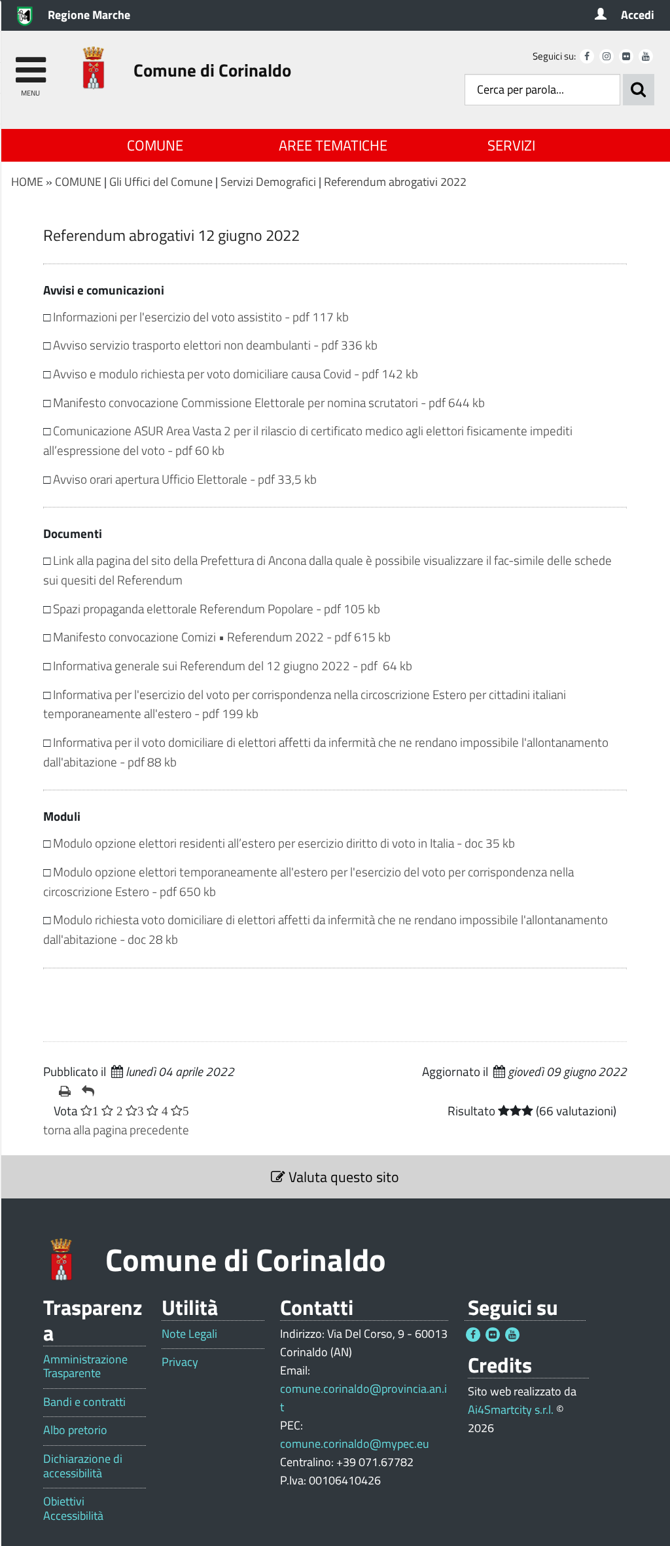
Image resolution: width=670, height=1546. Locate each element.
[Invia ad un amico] (88, 1091)
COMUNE (155, 145)
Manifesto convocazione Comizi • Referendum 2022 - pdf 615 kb (222, 636)
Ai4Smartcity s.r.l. (511, 1409)
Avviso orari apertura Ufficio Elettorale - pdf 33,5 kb (185, 478)
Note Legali (189, 1334)
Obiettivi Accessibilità (73, 1508)
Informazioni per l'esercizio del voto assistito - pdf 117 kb (201, 316)
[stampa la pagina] (65, 1091)
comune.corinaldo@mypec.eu (354, 1443)
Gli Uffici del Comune (161, 181)
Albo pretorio (75, 1430)
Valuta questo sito (342, 1176)
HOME (27, 181)
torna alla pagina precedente (116, 1129)
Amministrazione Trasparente (85, 1366)
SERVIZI (511, 145)
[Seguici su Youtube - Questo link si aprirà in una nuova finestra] (646, 56)
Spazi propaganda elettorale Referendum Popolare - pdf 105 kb (216, 608)
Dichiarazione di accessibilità (82, 1466)
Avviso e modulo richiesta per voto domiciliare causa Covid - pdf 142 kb (235, 373)
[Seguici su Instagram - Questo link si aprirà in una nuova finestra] (606, 56)
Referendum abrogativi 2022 (395, 181)
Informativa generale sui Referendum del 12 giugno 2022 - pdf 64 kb (232, 665)
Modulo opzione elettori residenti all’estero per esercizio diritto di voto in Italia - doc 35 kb (284, 842)
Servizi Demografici (268, 181)
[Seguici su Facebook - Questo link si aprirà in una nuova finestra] (587, 56)
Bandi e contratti (84, 1402)
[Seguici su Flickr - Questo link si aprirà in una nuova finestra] (626, 56)
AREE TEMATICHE (333, 145)
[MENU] (30, 63)
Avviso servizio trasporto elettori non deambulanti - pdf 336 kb (215, 344)
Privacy (180, 1362)
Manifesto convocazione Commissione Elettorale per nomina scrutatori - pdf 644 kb (269, 402)
